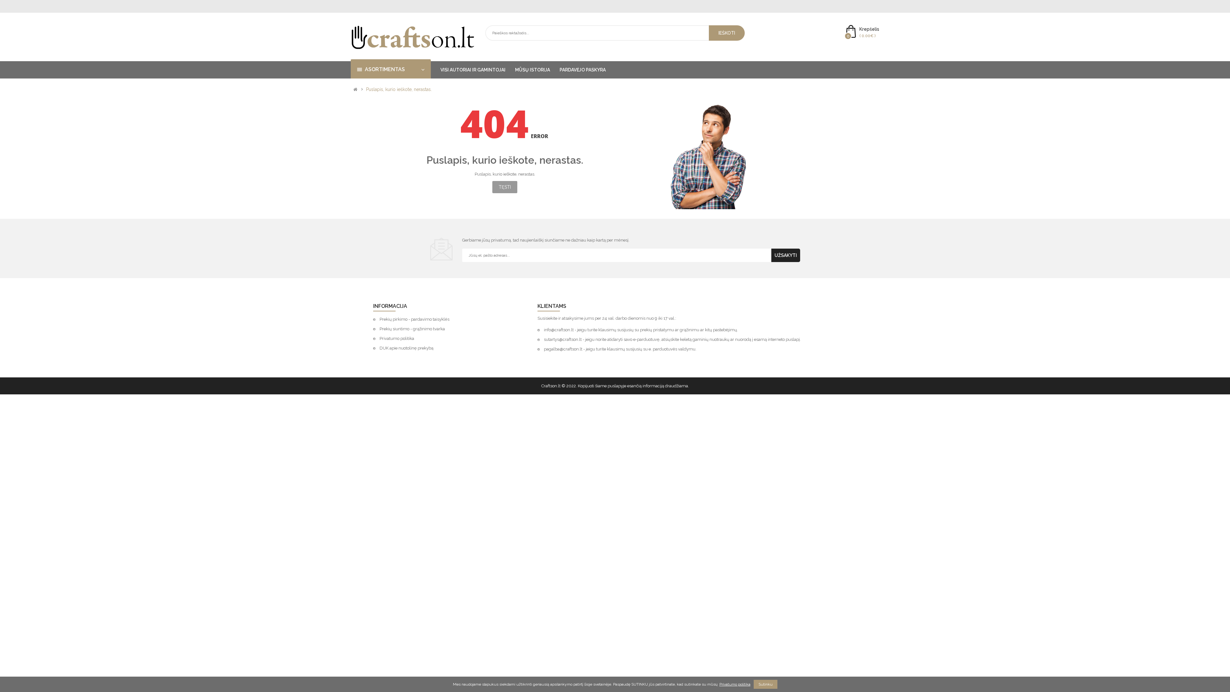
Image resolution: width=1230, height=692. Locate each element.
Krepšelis (869, 29)
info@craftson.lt (559, 329)
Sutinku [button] (765, 684)
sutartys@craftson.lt (563, 339)
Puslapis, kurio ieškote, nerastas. (399, 89)
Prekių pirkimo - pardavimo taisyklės (414, 319)
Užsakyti (786, 255)
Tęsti (505, 187)
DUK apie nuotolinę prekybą (406, 348)
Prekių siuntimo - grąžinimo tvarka (412, 328)
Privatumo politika (397, 338)
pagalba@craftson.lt (563, 349)
